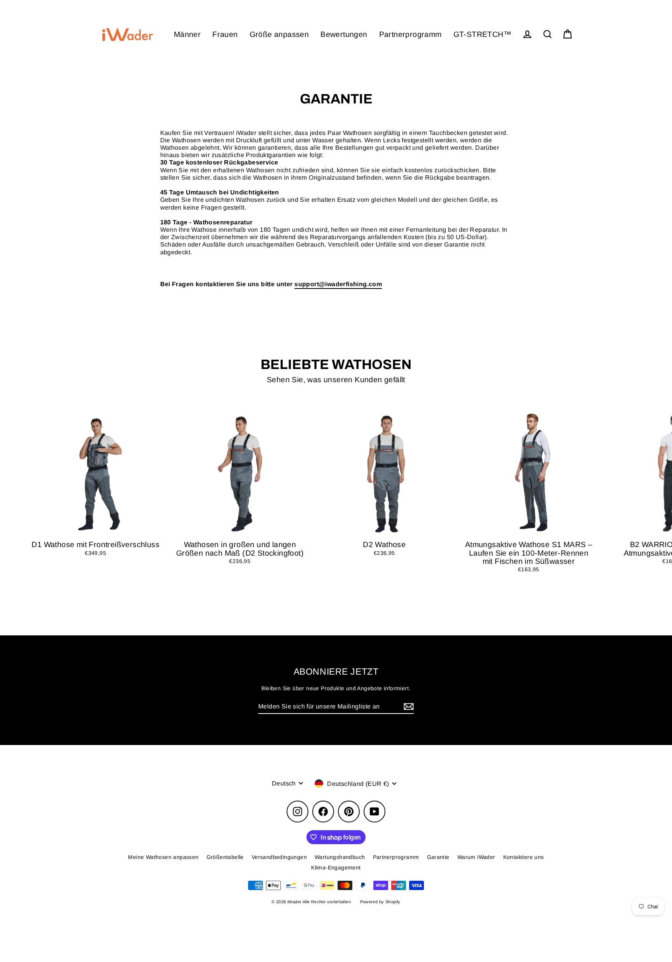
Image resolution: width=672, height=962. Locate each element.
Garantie (438, 857)
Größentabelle (225, 857)
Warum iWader (476, 857)
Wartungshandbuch (340, 857)
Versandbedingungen (279, 857)
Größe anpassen (279, 34)
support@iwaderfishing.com (338, 284)
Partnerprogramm (410, 34)
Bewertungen (343, 34)
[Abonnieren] (407, 707)
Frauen (225, 34)
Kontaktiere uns (523, 857)
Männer (187, 34)
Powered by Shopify (380, 901)
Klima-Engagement (335, 867)
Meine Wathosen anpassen (163, 857)
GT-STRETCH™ (482, 34)
